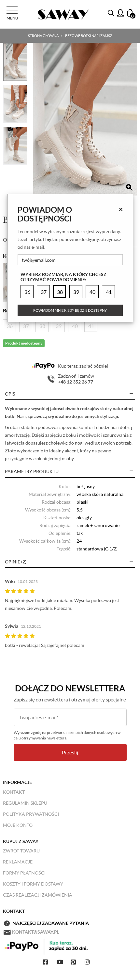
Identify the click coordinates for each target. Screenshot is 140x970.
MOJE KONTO (18, 825)
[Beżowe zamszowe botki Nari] (85, 119)
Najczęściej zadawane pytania (50, 923)
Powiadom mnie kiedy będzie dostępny (70, 310)
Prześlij (70, 752)
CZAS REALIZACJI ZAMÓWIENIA (37, 895)
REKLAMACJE (18, 861)
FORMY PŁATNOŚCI (24, 873)
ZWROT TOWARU (21, 850)
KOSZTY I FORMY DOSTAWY (33, 884)
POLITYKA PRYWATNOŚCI (31, 814)
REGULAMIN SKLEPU (25, 803)
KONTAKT (14, 792)
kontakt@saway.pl (35, 932)
